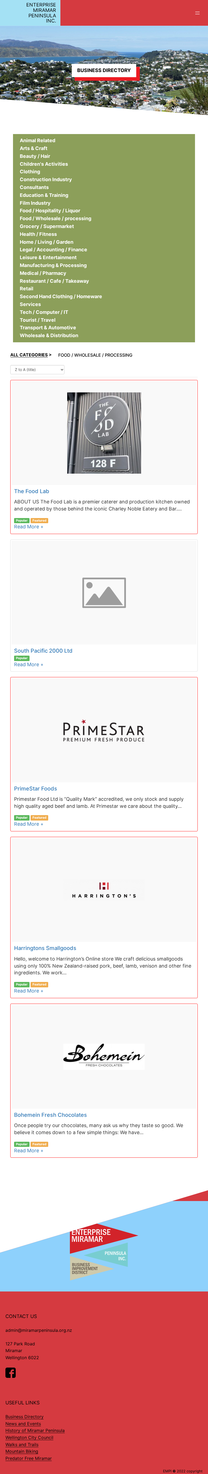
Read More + (29, 526)
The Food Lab (31, 491)
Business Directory (24, 1416)
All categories (29, 354)
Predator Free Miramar (28, 1458)
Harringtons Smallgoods (45, 948)
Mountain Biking (21, 1451)
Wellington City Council (29, 1437)
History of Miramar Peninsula (35, 1430)
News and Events (23, 1423)
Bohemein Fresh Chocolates (50, 1115)
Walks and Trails (21, 1444)
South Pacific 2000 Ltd (43, 650)
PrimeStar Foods (35, 788)
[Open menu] (197, 13)
